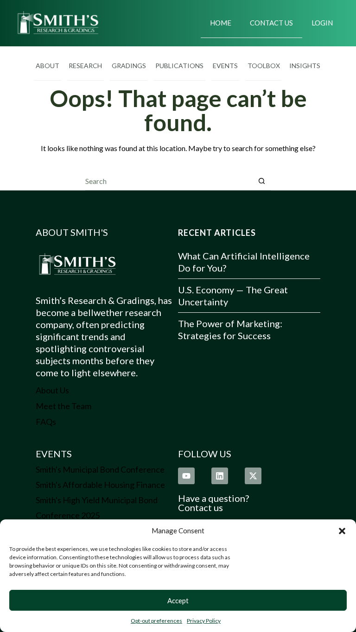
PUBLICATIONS (179, 66)
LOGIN (322, 23)
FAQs (46, 422)
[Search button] (262, 181)
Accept (178, 600)
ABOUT (47, 66)
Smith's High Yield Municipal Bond (97, 500)
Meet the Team (63, 406)
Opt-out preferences (156, 620)
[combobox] (169, 180)
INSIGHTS (304, 66)
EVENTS (225, 66)
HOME (220, 23)
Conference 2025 (68, 515)
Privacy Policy (204, 620)
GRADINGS (129, 66)
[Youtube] (186, 476)
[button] (342, 531)
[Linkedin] (219, 476)
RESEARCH (85, 66)
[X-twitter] (253, 476)
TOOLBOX (264, 66)
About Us (52, 390)
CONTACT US (271, 23)
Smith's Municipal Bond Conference (100, 469)
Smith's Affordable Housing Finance (100, 485)
